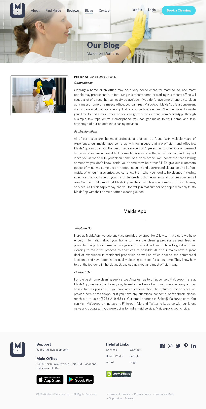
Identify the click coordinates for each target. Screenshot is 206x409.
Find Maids (53, 10)
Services (111, 350)
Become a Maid (164, 394)
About (35, 10)
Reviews (73, 10)
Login (152, 10)
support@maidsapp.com (52, 350)
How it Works (114, 356)
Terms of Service (119, 394)
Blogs (89, 10)
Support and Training (121, 398)
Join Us (137, 10)
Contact (104, 10)
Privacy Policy (142, 394)
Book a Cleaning (179, 10)
